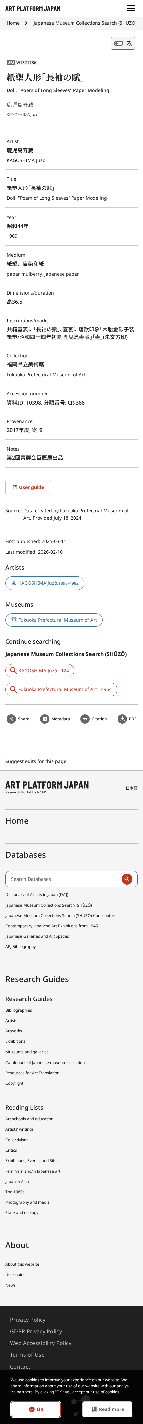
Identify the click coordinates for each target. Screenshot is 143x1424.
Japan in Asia (17, 1181)
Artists (11, 1020)
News (10, 1285)
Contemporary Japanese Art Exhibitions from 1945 (51, 926)
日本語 (132, 788)
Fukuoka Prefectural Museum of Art (57, 620)
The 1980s (15, 1192)
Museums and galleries (27, 1052)
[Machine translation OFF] (123, 43)
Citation (99, 719)
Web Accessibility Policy (41, 1343)
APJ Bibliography (20, 946)
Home (13, 23)
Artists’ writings (19, 1129)
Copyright (14, 1083)
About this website (22, 1264)
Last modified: (21, 552)
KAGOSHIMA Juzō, (48, 583)
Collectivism (16, 1140)
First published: (23, 541)
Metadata (60, 719)
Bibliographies (18, 1010)
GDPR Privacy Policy (36, 1331)
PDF (132, 719)
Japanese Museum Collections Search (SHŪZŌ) (85, 23)
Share (23, 719)
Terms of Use (27, 1354)
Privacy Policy (27, 1319)
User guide (15, 1274)
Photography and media (27, 1202)
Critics (11, 1150)
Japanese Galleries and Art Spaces (37, 936)
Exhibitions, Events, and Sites (32, 1160)
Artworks (13, 1031)
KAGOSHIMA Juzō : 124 (43, 670)
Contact (20, 1366)
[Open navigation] (131, 8)
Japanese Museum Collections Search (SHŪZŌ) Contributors (60, 915)
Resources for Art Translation (32, 1073)
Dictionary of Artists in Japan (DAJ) (36, 894)
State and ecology (21, 1213)
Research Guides (29, 999)
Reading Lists (24, 1107)
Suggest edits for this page (36, 761)
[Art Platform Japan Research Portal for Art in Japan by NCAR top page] (32, 8)
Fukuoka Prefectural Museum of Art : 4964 (65, 689)
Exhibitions (15, 1041)
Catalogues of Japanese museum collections (46, 1062)
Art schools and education (29, 1119)
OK (40, 1409)
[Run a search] (127, 879)
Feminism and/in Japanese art (32, 1171)
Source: (14, 510)
